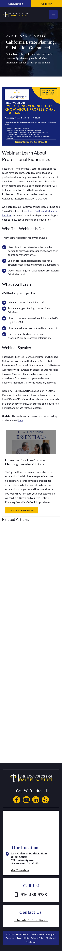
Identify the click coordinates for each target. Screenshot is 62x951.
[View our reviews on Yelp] (45, 799)
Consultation (15, 3)
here (20, 420)
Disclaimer (31, 942)
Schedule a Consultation (31, 920)
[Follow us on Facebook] (16, 799)
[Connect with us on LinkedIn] (35, 799)
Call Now (46, 3)
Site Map (50, 938)
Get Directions (20, 870)
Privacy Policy (38, 938)
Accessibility (23, 938)
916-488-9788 (34, 894)
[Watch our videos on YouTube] (26, 799)
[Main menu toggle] (53, 14)
